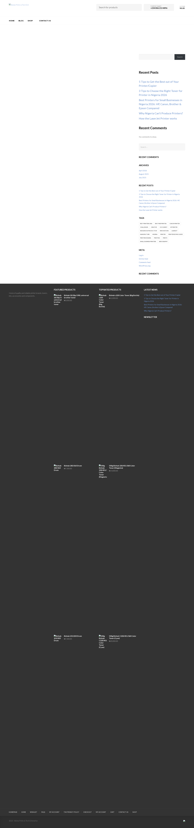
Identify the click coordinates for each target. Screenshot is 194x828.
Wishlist (33, 812)
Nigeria (154, 234)
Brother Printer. (161, 223)
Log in (141, 255)
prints (165, 238)
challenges (144, 227)
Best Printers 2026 (146, 223)
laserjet (174, 230)
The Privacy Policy (71, 812)
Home (23, 812)
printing (157, 238)
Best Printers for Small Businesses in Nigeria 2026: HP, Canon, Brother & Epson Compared (160, 104)
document (163, 227)
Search (138, 7)
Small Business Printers (148, 241)
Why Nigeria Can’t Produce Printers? (161, 113)
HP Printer (173, 227)
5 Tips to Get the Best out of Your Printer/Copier (157, 191)
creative (154, 227)
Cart (112, 812)
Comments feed (144, 262)
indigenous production (148, 230)
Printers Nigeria (145, 238)
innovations (164, 230)
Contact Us (123, 812)
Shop (134, 812)
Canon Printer (175, 223)
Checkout (87, 812)
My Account (101, 812)
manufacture (145, 234)
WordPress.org (144, 266)
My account (54, 812)
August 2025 (144, 174)
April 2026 (143, 171)
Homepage (13, 812)
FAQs (43, 812)
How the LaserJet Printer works (158, 118)
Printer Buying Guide (175, 234)
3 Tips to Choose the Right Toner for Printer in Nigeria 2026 (159, 195)
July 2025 (142, 178)
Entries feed (143, 259)
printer (162, 234)
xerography (163, 241)
